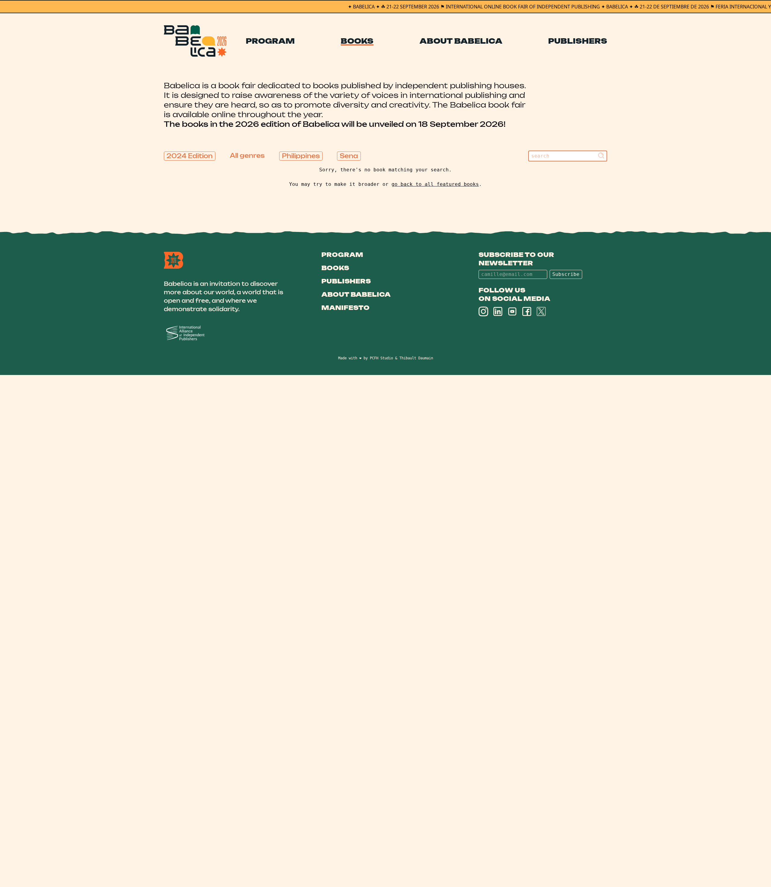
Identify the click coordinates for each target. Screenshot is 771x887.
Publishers (577, 40)
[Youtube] (512, 311)
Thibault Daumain (416, 358)
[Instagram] (483, 311)
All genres (247, 155)
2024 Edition (190, 156)
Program (270, 40)
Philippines (301, 156)
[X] (541, 311)
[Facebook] (527, 311)
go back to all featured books (435, 184)
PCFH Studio (381, 358)
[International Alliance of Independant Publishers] (228, 333)
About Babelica (461, 40)
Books (357, 40)
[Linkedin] (498, 311)
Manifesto (345, 307)
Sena (349, 156)
